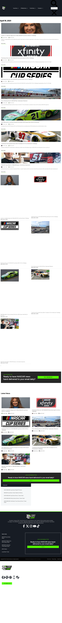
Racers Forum (5, 619)
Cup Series (15, 8)
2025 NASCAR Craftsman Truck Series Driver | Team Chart (15, 502)
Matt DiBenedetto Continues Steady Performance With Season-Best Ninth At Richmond (20, 122)
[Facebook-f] (23, 526)
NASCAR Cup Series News (6, 537)
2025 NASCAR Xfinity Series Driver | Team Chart (14, 498)
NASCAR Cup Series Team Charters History (13, 492)
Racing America (5, 608)
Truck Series (32, 8)
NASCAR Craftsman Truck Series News (6, 546)
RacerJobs (4, 614)
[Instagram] (31, 526)
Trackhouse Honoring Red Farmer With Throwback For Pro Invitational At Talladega (19, 143)
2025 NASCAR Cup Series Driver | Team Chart (13, 495)
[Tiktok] (38, 526)
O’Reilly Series (23, 8)
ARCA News (4, 549)
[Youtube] (34, 526)
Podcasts (40, 8)
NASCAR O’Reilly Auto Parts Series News (6, 541)
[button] (54, 3)
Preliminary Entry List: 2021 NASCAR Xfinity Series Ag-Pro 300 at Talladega (17, 58)
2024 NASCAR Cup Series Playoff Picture (13, 490)
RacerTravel (4, 617)
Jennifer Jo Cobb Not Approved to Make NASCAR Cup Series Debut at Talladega (18, 35)
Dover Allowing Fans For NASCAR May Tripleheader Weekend (14, 100)
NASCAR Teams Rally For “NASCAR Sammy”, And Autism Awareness (15, 165)
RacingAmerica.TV (5, 611)
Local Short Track (5, 551)
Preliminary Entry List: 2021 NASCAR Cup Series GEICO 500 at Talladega (16, 79)
